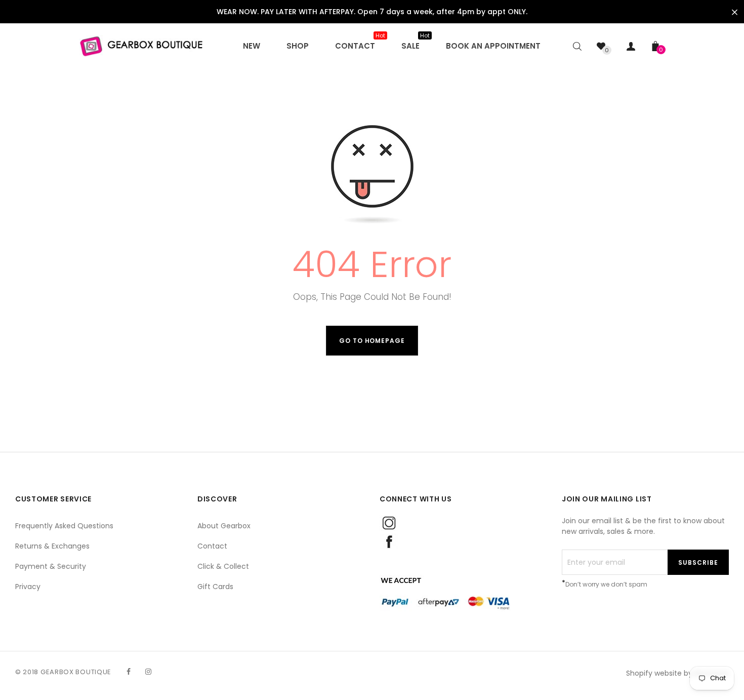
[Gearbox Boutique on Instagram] (148, 672)
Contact (212, 546)
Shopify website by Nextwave (677, 673)
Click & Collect (223, 566)
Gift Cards (215, 586)
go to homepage (372, 340)
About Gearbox (224, 526)
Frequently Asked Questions (64, 526)
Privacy (27, 586)
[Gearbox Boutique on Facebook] (129, 672)
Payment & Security (50, 566)
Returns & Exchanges (52, 546)
